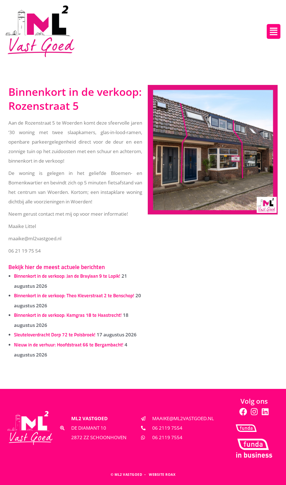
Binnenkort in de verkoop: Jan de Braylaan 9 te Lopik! (67, 276)
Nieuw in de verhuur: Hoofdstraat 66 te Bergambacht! (68, 345)
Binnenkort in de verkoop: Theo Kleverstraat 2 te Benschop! (74, 296)
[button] (273, 31)
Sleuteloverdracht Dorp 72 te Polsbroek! (55, 335)
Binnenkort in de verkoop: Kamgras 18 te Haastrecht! (68, 315)
